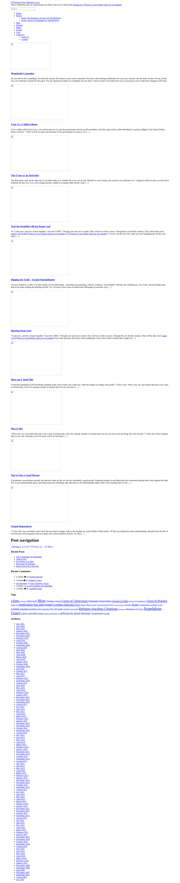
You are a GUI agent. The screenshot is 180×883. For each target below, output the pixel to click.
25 (67, 234)
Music (18, 27)
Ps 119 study (57, 609)
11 (38, 546)
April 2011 (20, 827)
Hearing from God (21, 330)
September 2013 (23, 759)
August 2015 (21, 704)
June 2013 (20, 766)
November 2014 (23, 726)
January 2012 (21, 806)
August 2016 (21, 683)
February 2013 (22, 775)
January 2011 (21, 835)
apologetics (23, 601)
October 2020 (22, 643)
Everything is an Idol (25, 561)
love (77, 604)
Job (17, 605)
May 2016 (20, 688)
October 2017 (22, 671)
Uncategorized (97, 613)
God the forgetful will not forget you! (31, 226)
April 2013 (20, 771)
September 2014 (23, 730)
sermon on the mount (50, 613)
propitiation (45, 609)
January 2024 (21, 631)
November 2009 (23, 865)
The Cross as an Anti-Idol (25, 175)
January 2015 (21, 721)
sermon (40, 613)
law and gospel (43, 604)
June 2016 (20, 685)
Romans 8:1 (78, 5)
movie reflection (119, 605)
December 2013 (23, 752)
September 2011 (23, 816)
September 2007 (23, 875)
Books (19, 16)
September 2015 (23, 702)
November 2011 (23, 811)
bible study (32, 601)
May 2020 (20, 652)
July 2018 (20, 669)
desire (84, 600)
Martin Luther (91, 605)
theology (86, 613)
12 (41, 546)
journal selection (36, 577)
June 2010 (20, 851)
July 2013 (20, 763)
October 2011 (22, 813)
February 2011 (22, 832)
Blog (18, 23)
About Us (20, 35)
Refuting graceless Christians (98, 608)
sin (58, 613)
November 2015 (23, 700)
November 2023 (23, 636)
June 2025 (20, 626)
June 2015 (20, 709)
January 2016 (21, 695)
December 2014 (23, 723)
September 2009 (23, 868)
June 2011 (20, 823)
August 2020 (21, 647)
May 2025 (20, 629)
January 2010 (21, 863)
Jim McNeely (21, 583)
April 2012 (20, 799)
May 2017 (20, 674)
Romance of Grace (134, 609)
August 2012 (21, 790)
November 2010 (23, 839)
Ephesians (93, 601)
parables (128, 605)
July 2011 (20, 820)
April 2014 (20, 742)
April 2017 (20, 676)
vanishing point (35, 589)
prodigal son (35, 609)
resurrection (122, 609)
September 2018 (23, 666)
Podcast (19, 25)
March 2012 (21, 801)
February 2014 (22, 747)
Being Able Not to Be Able (27, 566)
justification (26, 604)
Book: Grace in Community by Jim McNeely (40, 20)
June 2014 (20, 737)
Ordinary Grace (35, 580)
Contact (24, 39)
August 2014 (21, 733)
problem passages (20, 609)
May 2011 (20, 825)
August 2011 (21, 818)
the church (75, 613)
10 (36, 546)
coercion (58, 601)
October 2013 (22, 756)
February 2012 (22, 804)
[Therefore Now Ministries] (25, 2)
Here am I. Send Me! (22, 379)
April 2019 (20, 659)
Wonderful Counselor (22, 73)
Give (18, 32)
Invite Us (25, 37)
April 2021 (20, 640)
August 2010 (21, 846)
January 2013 (21, 778)
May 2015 (20, 711)
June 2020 (20, 650)
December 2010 (23, 837)
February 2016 (22, 692)
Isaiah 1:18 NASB (18, 234)
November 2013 (23, 754)
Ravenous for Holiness (25, 564)
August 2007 (21, 877)
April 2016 (20, 690)
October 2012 (22, 785)
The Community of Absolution (29, 557)
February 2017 (22, 678)
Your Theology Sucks (39, 583)
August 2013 (21, 761)
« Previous (15, 546)
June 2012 (20, 794)
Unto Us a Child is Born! (24, 124)
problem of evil (156, 605)
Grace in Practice (156, 601)
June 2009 (20, 870)
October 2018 (22, 664)
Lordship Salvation (64, 604)
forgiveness (105, 600)
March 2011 (21, 830)
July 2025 (20, 624)
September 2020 (23, 645)
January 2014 (21, 749)
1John (15, 601)
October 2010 (22, 842)
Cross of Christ (71, 601)
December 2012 (23, 780)
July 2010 (20, 849)
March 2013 (21, 773)
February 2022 (22, 638)
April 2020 (20, 655)
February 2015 (22, 719)
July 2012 (20, 792)
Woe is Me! (17, 428)
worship (107, 613)
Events (19, 30)
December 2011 (22, 808)
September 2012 (23, 787)
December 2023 (23, 633)
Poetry (135, 604)
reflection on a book (70, 609)
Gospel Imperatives (21, 526)
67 (46, 546)
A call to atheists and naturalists (39, 586)
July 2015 (20, 707)
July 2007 (20, 880)
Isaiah (13, 605)
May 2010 (20, 853)
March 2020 (21, 657)
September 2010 (23, 844)
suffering (65, 613)
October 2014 (22, 728)
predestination (145, 605)
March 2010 (21, 858)
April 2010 (20, 856)
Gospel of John (120, 600)
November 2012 (23, 782)
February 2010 (22, 861)
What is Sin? (21, 559)
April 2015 (20, 714)
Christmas (50, 601)
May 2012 (20, 797)
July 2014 (20, 735)
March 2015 (21, 716)
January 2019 (21, 662)
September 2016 (23, 681)
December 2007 (23, 872)
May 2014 (20, 740)
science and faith (29, 613)
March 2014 (21, 745)
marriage (83, 605)
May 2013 (20, 768)
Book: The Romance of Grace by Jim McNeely (41, 18)
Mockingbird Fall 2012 (105, 605)
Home (18, 13)
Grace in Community (137, 601)
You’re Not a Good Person (25, 475)
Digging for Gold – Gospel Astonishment (33, 279)
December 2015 (23, 697)
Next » (50, 546)
